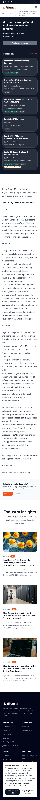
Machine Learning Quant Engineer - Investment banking (28, 13)
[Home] (3, 13)
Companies (7, 730)
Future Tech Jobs (16, 2)
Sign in (36, 2)
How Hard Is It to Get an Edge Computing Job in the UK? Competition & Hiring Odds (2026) (18, 562)
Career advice (7, 734)
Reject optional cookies (27, 792)
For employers (27, 730)
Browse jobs (7, 726)
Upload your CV (8, 742)
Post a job (7, 494)
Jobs (11, 13)
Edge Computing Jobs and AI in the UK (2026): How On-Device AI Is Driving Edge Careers (19, 668)
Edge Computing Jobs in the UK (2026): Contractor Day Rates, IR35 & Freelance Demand (20, 615)
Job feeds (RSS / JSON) (10, 746)
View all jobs (32, 54)
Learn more (20, 494)
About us (6, 755)
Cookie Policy (24, 786)
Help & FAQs (7, 759)
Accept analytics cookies (12, 792)
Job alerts (6, 738)
